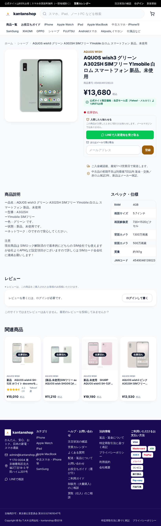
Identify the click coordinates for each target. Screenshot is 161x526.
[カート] (152, 14)
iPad (80, 24)
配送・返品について (80, 458)
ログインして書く (137, 298)
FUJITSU (69, 31)
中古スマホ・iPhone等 (126, 24)
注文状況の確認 (123, 3)
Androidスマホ (88, 31)
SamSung (12, 31)
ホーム (9, 43)
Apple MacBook (97, 24)
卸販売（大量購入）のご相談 (80, 485)
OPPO (40, 31)
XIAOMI (28, 31)
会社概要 (104, 467)
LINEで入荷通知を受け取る (122, 134)
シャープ (53, 31)
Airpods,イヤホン (112, 31)
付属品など (134, 31)
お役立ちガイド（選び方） (80, 470)
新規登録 (151, 3)
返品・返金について (111, 437)
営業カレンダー (82, 3)
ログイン (139, 3)
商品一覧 (11, 24)
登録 (148, 150)
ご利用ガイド (76, 478)
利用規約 (104, 461)
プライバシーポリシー (111, 454)
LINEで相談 (16, 479)
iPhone (48, 24)
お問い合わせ (76, 463)
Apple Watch (65, 24)
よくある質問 (76, 452)
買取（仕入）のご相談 (80, 495)
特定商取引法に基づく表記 (111, 445)
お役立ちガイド (30, 24)
